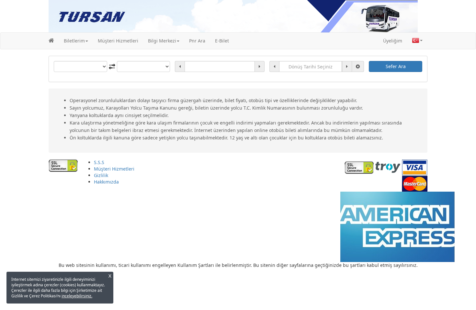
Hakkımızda (106, 182)
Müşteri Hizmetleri (118, 41)
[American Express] (397, 226)
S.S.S (99, 162)
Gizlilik (101, 175)
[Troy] (388, 167)
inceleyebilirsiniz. (77, 296)
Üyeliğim (392, 41)
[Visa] (414, 167)
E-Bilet (222, 41)
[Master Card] (414, 183)
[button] (76, 41)
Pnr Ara (197, 41)
